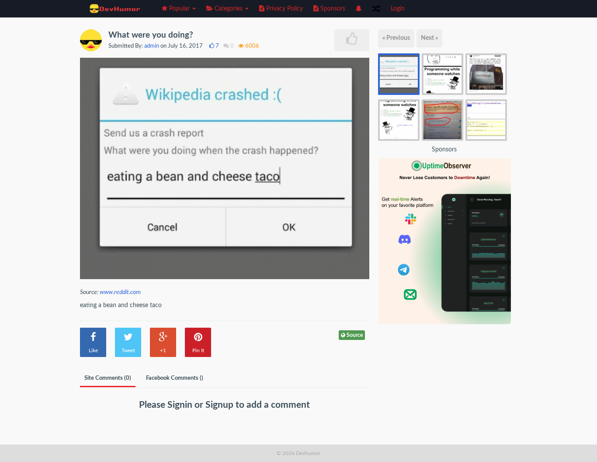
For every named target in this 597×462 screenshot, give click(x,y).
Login (398, 9)
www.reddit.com (120, 292)
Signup (220, 405)
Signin (180, 405)
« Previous (396, 38)
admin (151, 46)
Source (354, 335)
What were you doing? (150, 35)
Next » (429, 38)
